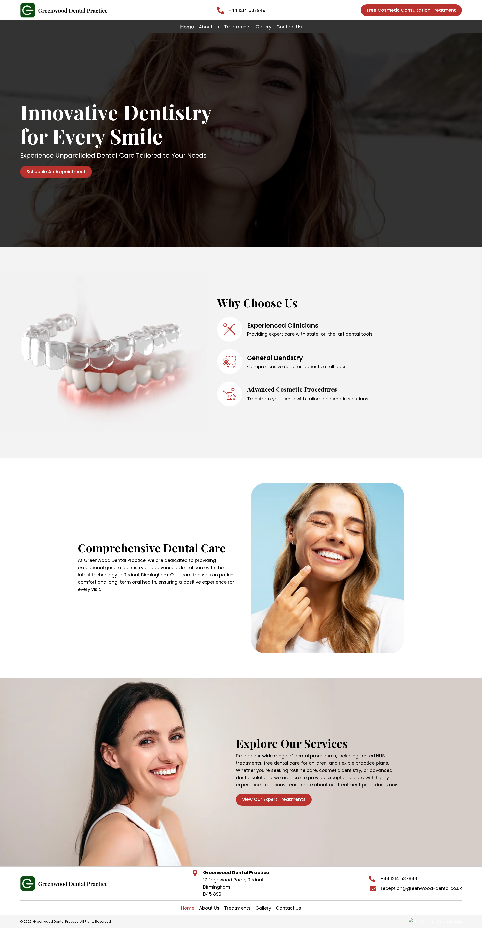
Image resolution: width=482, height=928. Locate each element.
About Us (209, 908)
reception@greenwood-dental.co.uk (421, 888)
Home (187, 908)
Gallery (263, 908)
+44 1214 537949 (246, 10)
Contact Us (288, 908)
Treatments (237, 908)
